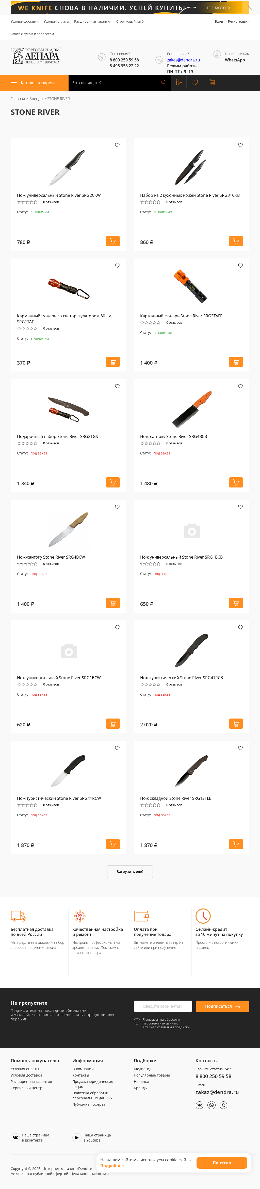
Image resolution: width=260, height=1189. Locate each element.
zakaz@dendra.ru (183, 60)
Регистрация (238, 21)
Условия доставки (25, 21)
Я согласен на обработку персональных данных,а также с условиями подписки (166, 1023)
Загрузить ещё (130, 871)
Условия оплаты (56, 21)
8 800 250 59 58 (213, 1076)
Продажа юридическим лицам (92, 1084)
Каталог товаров (37, 83)
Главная (18, 98)
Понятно (222, 1163)
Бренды (35, 98)
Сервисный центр (26, 1087)
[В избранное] (117, 145)
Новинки (141, 1081)
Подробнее (112, 1165)
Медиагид (142, 1068)
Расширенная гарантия (92, 21)
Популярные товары (152, 1075)
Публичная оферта (88, 1104)
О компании (83, 1068)
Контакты (80, 1075)
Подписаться (219, 1006)
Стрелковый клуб (130, 21)
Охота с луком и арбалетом (32, 33)
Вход (219, 21)
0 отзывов (51, 202)
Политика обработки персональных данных (92, 1095)
